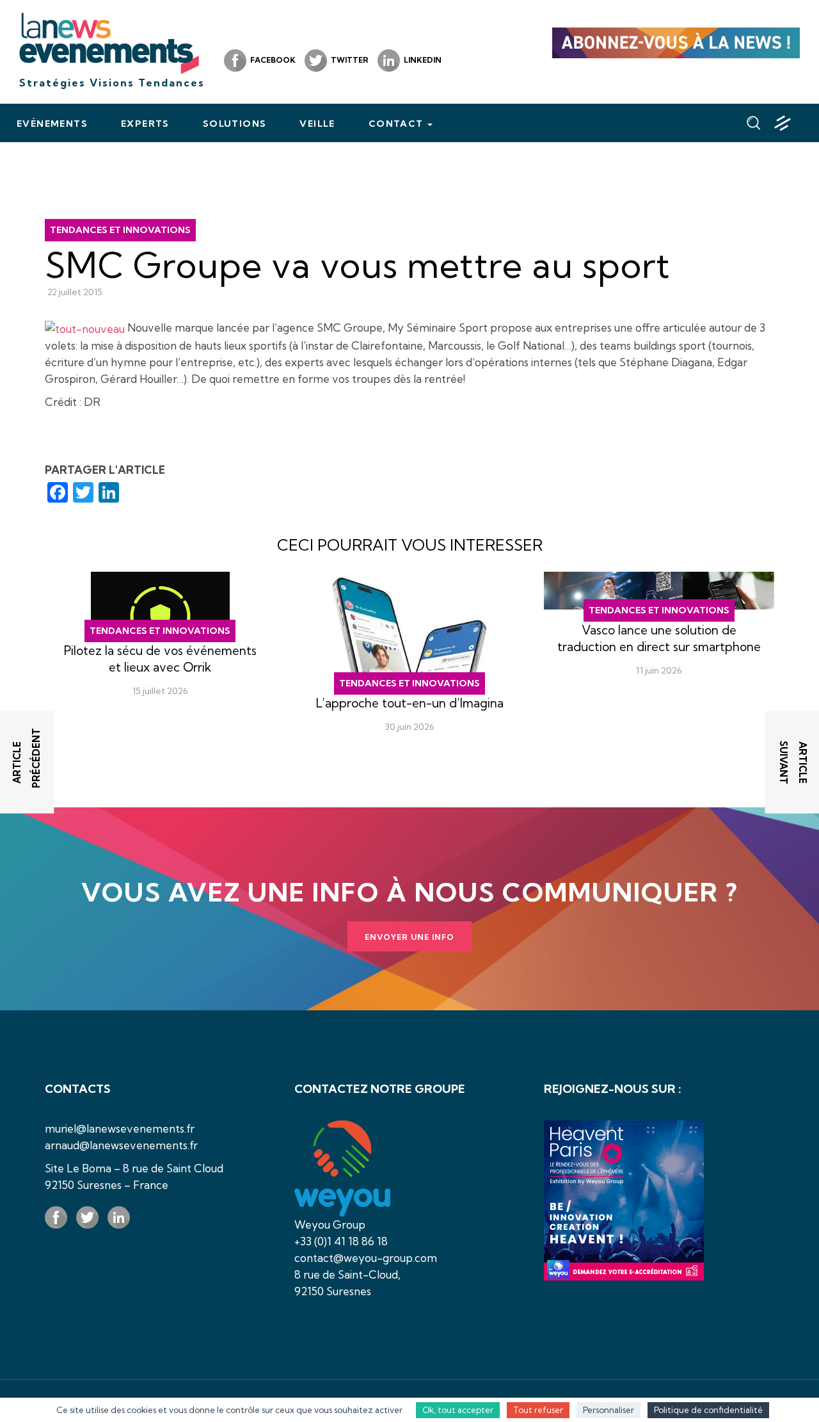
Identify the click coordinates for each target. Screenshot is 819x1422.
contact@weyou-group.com (365, 1257)
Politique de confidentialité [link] (708, 1410)
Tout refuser (538, 1410)
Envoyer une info (409, 937)
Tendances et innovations (120, 230)
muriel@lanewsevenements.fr (120, 1128)
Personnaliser (608, 1410)
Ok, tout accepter (457, 1410)
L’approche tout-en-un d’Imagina (410, 703)
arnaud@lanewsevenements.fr (121, 1145)
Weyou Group (329, 1224)
